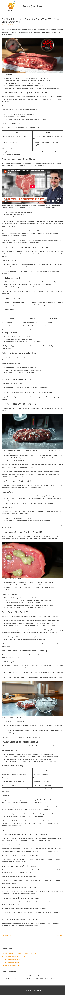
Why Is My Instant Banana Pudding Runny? (14, 956)
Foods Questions (32, 6)
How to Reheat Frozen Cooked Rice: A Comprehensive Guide (19, 953)
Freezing (4, 25)
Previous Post (6, 935)
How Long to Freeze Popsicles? (11, 965)
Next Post (59, 935)
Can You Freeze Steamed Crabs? (11, 959)
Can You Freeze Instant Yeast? (10, 962)
